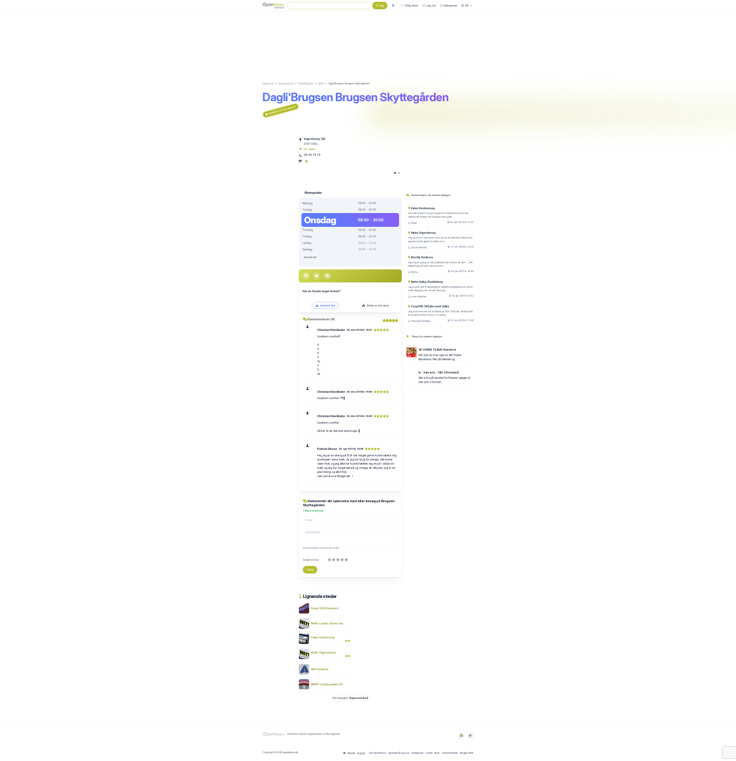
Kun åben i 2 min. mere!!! (282, 110)
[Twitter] (470, 735)
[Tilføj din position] (393, 5)
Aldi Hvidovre (320, 669)
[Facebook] (461, 735)
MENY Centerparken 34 (327, 684)
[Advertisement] (368, 42)
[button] (466, 5)
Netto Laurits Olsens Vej (327, 623)
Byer (437, 752)
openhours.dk (290, 752)
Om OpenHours (377, 752)
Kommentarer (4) (321, 319)
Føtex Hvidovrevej (323, 637)
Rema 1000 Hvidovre (324, 608)
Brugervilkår (467, 752)
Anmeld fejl (310, 257)
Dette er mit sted (377, 305)
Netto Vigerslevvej (323, 652)
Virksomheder (450, 752)
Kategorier (417, 752)
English (361, 753)
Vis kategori (350, 697)
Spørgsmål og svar (398, 752)
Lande (429, 752)
